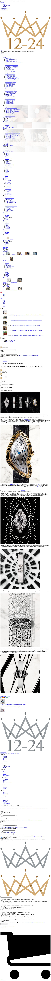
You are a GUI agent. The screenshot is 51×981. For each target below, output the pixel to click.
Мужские (5, 104)
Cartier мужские (8, 94)
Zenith (6, 176)
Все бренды (5, 178)
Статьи (4, 788)
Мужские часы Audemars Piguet (12, 111)
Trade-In (4, 282)
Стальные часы (8, 200)
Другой (10, 902)
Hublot (6, 169)
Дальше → (9, 904)
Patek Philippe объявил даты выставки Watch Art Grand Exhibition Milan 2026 (27, 335)
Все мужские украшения (8, 121)
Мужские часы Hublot (10, 113)
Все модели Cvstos (9, 86)
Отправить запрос (4, 838)
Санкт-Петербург (6, 5)
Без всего (28, 912)
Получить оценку (4, 923)
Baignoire (26, 419)
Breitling (7, 171)
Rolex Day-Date (8, 60)
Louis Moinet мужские (10, 89)
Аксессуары (5, 230)
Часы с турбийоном (9, 210)
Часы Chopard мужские (10, 97)
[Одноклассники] (3, 697)
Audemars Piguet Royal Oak (11, 61)
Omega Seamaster (9, 70)
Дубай (4, 6)
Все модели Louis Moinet (10, 88)
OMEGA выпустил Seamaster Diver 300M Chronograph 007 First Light (25, 325)
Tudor (6, 168)
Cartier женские (8, 95)
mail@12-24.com (3, 9)
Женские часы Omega (10, 138)
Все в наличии (6, 286)
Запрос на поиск (6, 803)
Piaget (6, 174)
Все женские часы (7, 140)
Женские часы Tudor (9, 136)
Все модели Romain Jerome (11, 80)
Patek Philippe (8, 165)
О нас (4, 771)
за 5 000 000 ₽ (8, 191)
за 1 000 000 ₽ (8, 187)
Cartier (6, 123)
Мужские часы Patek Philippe (11, 110)
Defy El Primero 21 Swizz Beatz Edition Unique (10, 706)
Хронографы (8, 208)
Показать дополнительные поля (7, 827)
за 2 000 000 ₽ (8, 189)
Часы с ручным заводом (10, 202)
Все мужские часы (7, 117)
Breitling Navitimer (9, 102)
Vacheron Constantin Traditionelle (12, 78)
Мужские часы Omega (10, 114)
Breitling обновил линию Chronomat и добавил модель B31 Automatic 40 (26, 320)
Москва (4, 4)
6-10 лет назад (26, 916)
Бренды (4, 57)
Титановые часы (9, 199)
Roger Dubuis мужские (10, 83)
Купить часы (5, 800)
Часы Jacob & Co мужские (11, 91)
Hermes (7, 150)
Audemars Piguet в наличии (11, 63)
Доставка (5, 780)
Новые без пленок (6, 907)
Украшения (5, 213)
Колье (6, 225)
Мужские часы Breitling (10, 116)
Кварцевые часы (9, 203)
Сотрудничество (6, 775)
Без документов (21, 912)
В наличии (7, 153)
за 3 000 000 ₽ (8, 190)
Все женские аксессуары (8, 151)
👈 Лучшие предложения (8, 926)
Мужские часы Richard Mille (11, 108)
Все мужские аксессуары (8, 127)
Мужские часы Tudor (9, 112)
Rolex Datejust (8, 58)
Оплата (4, 781)
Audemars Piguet (8, 167)
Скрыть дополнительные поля (20, 827)
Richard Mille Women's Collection (12, 66)
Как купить (5, 779)
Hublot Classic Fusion (9, 69)
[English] (3, 296)
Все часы (5, 212)
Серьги (7, 224)
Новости (5, 361)
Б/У (23, 907)
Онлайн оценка (6, 260)
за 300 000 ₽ (8, 184)
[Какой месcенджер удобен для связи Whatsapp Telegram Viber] (8, 828)
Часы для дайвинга (9, 207)
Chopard (7, 125)
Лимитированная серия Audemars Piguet (13, 62)
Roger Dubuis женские (10, 84)
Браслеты (7, 226)
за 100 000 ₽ (8, 180)
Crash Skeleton (12, 484)
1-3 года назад (11, 916)
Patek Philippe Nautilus (10, 74)
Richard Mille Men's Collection (11, 65)
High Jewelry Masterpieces (10, 93)
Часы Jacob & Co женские (10, 92)
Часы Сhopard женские (10, 99)
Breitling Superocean (9, 103)
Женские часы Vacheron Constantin (12, 133)
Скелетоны (7, 211)
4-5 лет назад (18, 916)
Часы (4, 152)
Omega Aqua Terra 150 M (10, 71)
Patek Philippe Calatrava (10, 75)
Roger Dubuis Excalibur (10, 85)
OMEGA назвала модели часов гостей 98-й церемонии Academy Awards (26, 330)
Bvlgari (6, 120)
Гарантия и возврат (7, 782)
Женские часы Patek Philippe (11, 134)
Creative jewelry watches (10, 96)
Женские (5, 128)
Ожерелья (7, 228)
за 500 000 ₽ (8, 186)
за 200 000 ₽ (8, 183)
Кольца (7, 223)
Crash (28, 420)
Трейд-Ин (5, 802)
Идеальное (13, 907)
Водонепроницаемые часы (11, 206)
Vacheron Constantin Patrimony (11, 77)
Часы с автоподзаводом (10, 201)
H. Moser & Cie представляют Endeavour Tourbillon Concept (12, 704)
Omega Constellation (9, 73)
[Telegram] (8, 697)
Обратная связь (3, 53)
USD (1, 298)
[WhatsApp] (6, 697)
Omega (6, 126)
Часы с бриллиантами (10, 204)
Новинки (7, 156)
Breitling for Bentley (9, 101)
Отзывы (4, 774)
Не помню (33, 916)
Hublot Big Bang (8, 68)
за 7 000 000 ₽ (8, 193)
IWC (6, 177)
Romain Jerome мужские (10, 82)
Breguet (7, 161)
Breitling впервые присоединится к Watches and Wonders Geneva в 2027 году (27, 314)
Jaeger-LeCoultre (38, 486)
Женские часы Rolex (9, 130)
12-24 (4, 358)
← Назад (2, 908)
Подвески (7, 227)
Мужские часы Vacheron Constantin (12, 109)
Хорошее (19, 907)
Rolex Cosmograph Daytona (11, 59)
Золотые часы (8, 196)
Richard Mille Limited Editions (11, 67)
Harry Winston (44, 901)
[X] (4, 697)
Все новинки (6, 251)
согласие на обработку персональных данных (28, 355)
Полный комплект (6, 912)
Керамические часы (9, 198)
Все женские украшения (8, 145)
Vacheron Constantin (9, 164)
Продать (5, 256)
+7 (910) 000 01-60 (4, 8)
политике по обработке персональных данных (33, 807)
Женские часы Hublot (9, 137)
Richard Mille (8, 163)
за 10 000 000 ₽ (8, 194)
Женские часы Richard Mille (11, 131)
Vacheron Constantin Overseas (11, 79)
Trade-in (7, 159)
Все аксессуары (6, 240)
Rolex (6, 162)
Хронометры (8, 209)
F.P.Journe (30, 901)
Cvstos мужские (8, 87)
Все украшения (6, 229)
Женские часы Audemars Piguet (12, 135)
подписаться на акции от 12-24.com (9, 837)
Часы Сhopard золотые (10, 100)
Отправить (3, 356)
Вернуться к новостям (5, 696)
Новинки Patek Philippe (10, 76)
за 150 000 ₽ (8, 182)
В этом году (4, 916)
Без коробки (13, 912)
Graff (6, 119)
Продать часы (8, 157)
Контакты (5, 772)
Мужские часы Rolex (9, 106)
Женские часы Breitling (10, 139)
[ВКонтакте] (1, 697)
